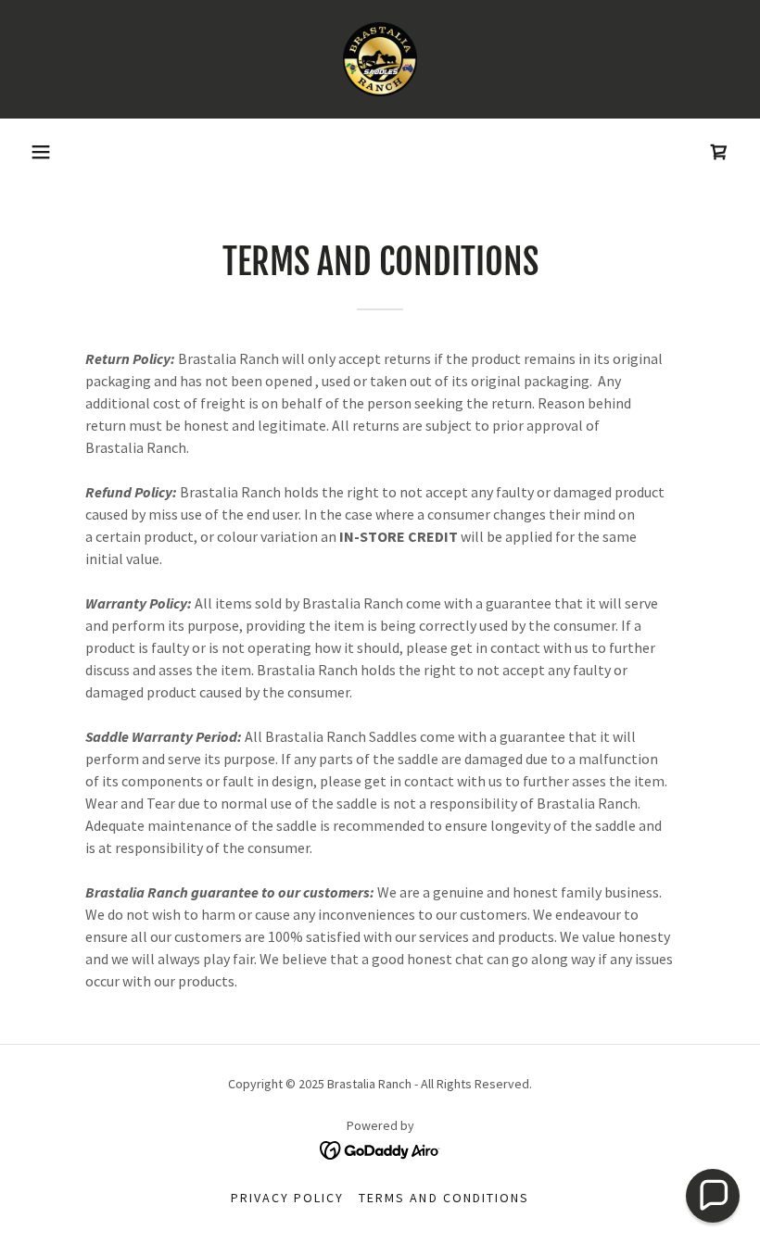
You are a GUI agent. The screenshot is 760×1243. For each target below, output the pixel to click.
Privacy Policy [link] (287, 1197)
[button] (40, 151)
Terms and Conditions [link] (443, 1197)
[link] (380, 59)
